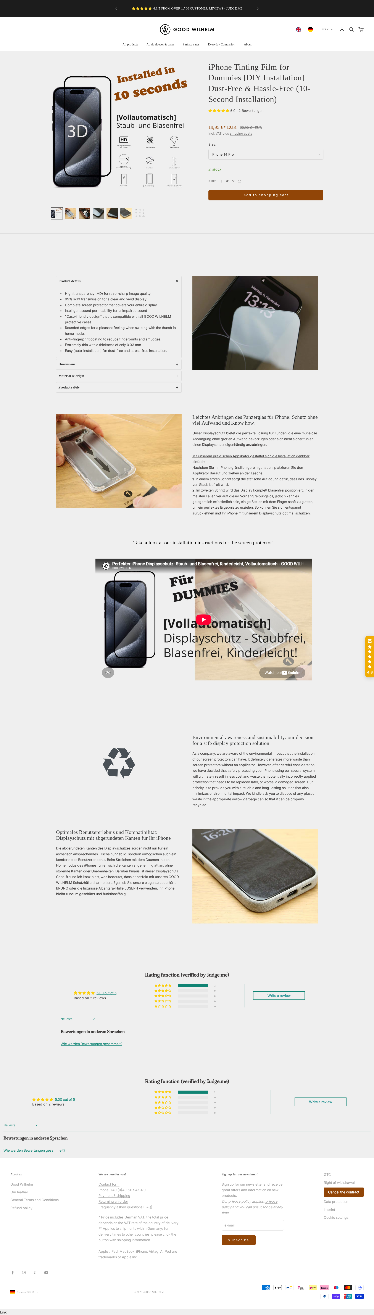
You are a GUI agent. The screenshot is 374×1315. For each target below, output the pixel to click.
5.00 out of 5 (106, 993)
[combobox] (300, 29)
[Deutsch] (311, 29)
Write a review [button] (279, 995)
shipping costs (241, 133)
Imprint (329, 1209)
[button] (219, 110)
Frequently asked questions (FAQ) (125, 1207)
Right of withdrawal (339, 1182)
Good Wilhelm (21, 1184)
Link (3, 1312)
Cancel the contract (343, 1192)
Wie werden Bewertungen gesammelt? (91, 1044)
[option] (311, 29)
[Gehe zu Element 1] (57, 213)
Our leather (19, 1192)
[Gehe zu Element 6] (126, 213)
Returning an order (113, 1201)
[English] (300, 29)
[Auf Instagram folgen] (24, 1272)
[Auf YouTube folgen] (46, 1272)
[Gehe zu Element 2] (70, 213)
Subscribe (238, 1240)
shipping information (133, 1240)
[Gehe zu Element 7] (140, 213)
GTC (327, 1174)
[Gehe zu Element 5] (112, 213)
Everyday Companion (221, 44)
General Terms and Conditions (34, 1200)
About (248, 44)
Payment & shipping (114, 1195)
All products (130, 44)
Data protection (336, 1201)
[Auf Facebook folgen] (12, 1272)
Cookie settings (336, 1217)
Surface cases (191, 44)
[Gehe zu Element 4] (98, 213)
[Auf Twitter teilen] (227, 181)
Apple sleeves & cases (160, 44)
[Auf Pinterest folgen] (35, 1272)
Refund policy (21, 1208)
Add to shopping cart (266, 195)
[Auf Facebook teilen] (221, 181)
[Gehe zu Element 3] (84, 213)
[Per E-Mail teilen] (239, 181)
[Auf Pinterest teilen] (233, 181)
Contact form (108, 1184)
